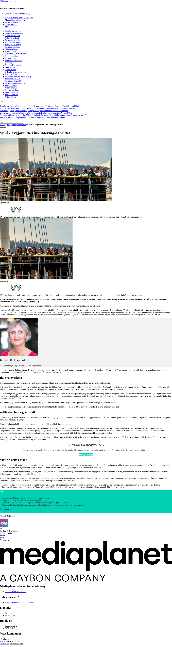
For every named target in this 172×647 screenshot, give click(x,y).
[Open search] (1, 104)
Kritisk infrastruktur (13, 51)
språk (2, 538)
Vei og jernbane (11, 88)
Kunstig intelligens (12, 90)
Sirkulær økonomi (12, 49)
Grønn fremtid (10, 70)
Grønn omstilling (12, 24)
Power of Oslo (11, 74)
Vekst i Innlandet (11, 92)
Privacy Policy (4, 644)
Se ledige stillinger (86, 454)
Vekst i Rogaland (12, 38)
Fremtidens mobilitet (13, 40)
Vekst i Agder (10, 97)
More (7, 27)
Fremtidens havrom (12, 22)
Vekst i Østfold (11, 85)
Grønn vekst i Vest (12, 36)
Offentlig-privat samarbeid (15, 72)
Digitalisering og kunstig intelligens (19, 18)
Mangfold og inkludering (15, 20)
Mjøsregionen (10, 67)
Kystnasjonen (10, 58)
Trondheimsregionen (13, 31)
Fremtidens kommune (13, 60)
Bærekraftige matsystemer (15, 54)
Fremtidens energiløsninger (16, 83)
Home (2, 125)
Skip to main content (8, 1)
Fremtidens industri (12, 47)
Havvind (8, 63)
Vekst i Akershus (11, 95)
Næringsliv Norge (13, 13)
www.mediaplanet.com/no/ (15, 592)
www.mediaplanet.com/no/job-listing (19, 602)
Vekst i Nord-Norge (13, 45)
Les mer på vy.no (7, 509)
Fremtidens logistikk (13, 81)
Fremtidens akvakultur (14, 33)
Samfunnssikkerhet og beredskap (18, 76)
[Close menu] (1, 120)
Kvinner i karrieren (12, 42)
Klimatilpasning (11, 56)
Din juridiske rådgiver (13, 65)
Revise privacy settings (16, 644)
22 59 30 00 (10, 615)
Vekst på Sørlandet (12, 79)
